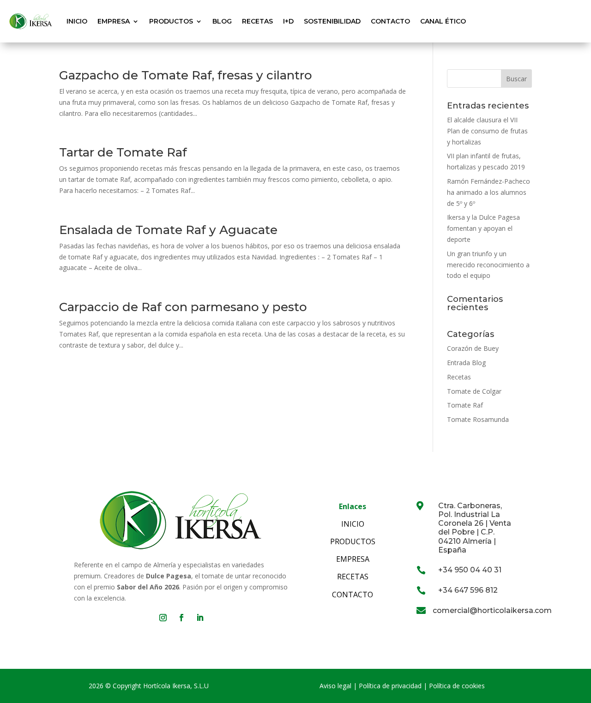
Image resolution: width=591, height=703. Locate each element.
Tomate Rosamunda (478, 419)
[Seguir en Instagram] (163, 617)
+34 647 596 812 (468, 590)
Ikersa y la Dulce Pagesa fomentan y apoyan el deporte (483, 228)
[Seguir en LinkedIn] (200, 617)
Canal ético (443, 21)
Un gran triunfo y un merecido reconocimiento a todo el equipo (488, 264)
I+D (288, 21)
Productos (171, 21)
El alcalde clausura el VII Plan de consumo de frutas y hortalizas (487, 130)
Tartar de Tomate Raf (123, 152)
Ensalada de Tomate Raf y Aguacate (168, 229)
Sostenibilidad (332, 21)
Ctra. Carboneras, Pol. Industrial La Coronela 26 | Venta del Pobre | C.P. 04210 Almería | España (474, 527)
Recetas (257, 21)
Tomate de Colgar (474, 391)
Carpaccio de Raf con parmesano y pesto (183, 307)
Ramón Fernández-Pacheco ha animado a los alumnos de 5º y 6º (488, 192)
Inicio (76, 21)
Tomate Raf (465, 405)
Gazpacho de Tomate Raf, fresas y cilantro (185, 75)
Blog (222, 21)
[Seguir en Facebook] (181, 617)
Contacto (390, 21)
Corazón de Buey (473, 348)
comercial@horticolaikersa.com (492, 610)
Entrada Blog (466, 362)
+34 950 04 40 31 (469, 569)
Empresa (113, 21)
